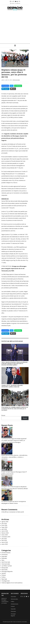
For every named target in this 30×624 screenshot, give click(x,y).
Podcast (3, 575)
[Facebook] (10, 1)
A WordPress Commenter (8, 512)
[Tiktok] (17, 1)
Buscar (3, 415)
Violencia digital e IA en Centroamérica (11, 583)
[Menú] (15, 45)
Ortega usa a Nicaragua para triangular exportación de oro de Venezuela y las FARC (13, 268)
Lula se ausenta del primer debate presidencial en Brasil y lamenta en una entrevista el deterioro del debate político (14, 363)
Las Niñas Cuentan (6, 566)
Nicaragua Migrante (7, 571)
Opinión (3, 573)
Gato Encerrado (5, 562)
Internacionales (16, 80)
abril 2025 (4, 540)
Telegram (6, 88)
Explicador (4, 558)
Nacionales (4, 569)
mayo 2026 (4, 527)
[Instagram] (13, 1)
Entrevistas (4, 554)
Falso (2, 560)
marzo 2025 (4, 542)
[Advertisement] (15, 28)
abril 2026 (4, 529)
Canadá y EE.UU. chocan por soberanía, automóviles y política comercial (12, 386)
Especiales (4, 556)
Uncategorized (5, 581)
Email (13, 88)
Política (3, 577)
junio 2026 (4, 525)
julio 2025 (4, 538)
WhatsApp (18, 85)
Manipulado (4, 568)
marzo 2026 (4, 531)
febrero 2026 (5, 533)
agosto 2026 (4, 521)
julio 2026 (4, 523)
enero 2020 (4, 544)
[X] (12, 1)
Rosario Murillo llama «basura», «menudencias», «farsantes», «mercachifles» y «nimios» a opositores (14, 457)
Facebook (5, 85)
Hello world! (20, 512)
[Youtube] (15, 1)
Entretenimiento (5, 552)
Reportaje (4, 579)
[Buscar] (19, 1)
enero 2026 (4, 535)
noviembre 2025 (5, 537)
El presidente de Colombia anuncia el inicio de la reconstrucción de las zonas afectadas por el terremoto (14, 409)
